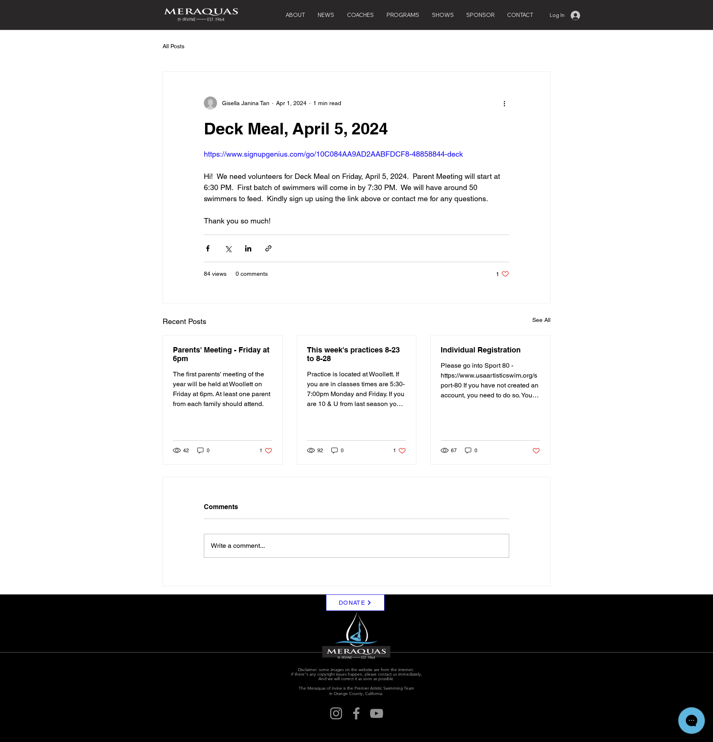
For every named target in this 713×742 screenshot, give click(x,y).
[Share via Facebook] (208, 248)
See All (541, 320)
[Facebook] (356, 713)
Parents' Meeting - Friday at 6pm (221, 354)
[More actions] (504, 103)
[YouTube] (376, 713)
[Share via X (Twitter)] (228, 248)
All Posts (173, 46)
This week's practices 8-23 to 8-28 (353, 354)
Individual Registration (481, 349)
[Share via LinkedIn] (248, 248)
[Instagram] (336, 713)
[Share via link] (268, 248)
